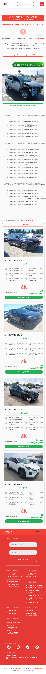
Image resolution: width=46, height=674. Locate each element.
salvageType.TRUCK (32, 590)
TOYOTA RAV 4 (26, 220)
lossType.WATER (12, 633)
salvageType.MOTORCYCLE (35, 588)
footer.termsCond (13, 587)
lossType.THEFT (12, 630)
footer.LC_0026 (31, 576)
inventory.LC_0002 (23, 225)
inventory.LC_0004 (23, 297)
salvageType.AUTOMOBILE (35, 585)
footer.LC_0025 (31, 574)
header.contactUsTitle (14, 576)
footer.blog (29, 611)
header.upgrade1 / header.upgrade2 (32, 614)
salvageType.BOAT (32, 593)
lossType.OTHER (12, 628)
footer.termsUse (12, 582)
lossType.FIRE (11, 625)
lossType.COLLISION (14, 623)
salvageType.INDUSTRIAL (34, 595)
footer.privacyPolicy (13, 584)
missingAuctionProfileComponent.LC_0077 (23, 55)
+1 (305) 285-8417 (11, 655)
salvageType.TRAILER (33, 602)
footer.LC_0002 (12, 574)
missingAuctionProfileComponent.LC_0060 (23, 105)
